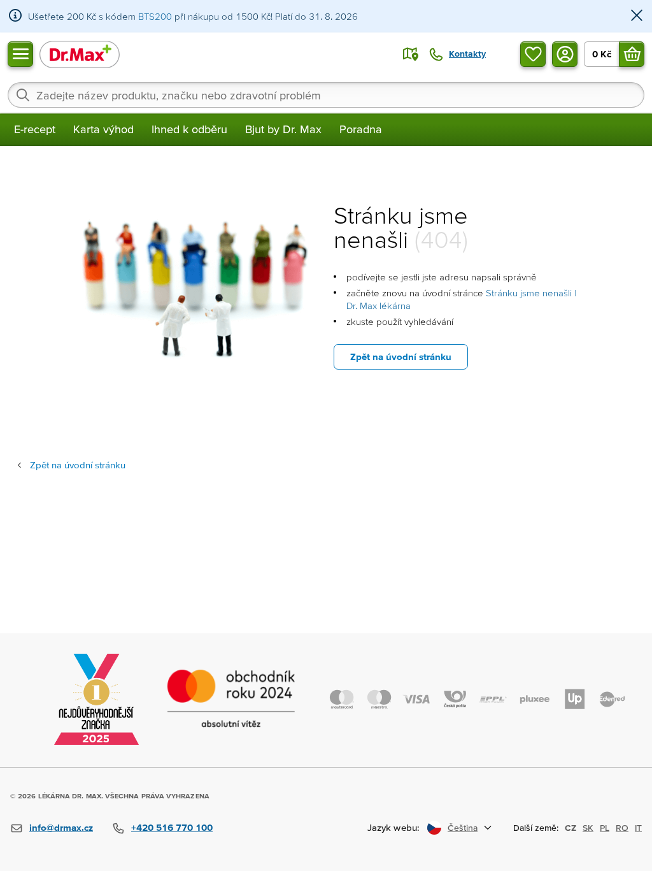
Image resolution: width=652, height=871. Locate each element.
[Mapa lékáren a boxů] (410, 54)
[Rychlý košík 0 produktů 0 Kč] (631, 54)
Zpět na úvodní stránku (400, 356)
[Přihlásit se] (565, 54)
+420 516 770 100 (172, 827)
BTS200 (155, 16)
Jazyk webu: (393, 827)
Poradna (360, 129)
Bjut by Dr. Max (283, 129)
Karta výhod (103, 129)
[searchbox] (326, 95)
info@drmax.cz (61, 827)
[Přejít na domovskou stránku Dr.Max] (79, 54)
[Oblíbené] (533, 54)
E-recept (34, 129)
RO (622, 828)
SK (588, 828)
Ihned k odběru (189, 129)
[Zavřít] (636, 16)
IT (638, 828)
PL (604, 828)
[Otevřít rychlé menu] (20, 54)
